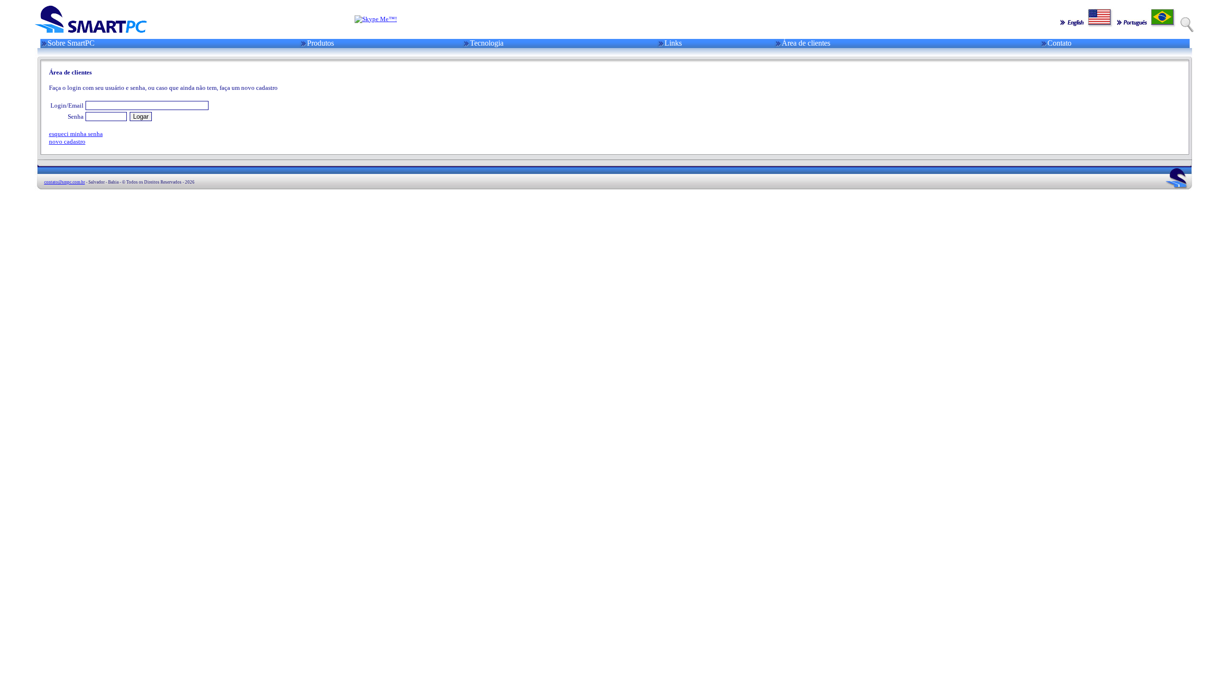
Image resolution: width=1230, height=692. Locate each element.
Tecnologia (487, 43)
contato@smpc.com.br (64, 182)
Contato (1059, 43)
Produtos (320, 43)
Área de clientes (806, 43)
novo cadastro (67, 141)
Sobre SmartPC (71, 43)
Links (673, 43)
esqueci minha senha (76, 133)
